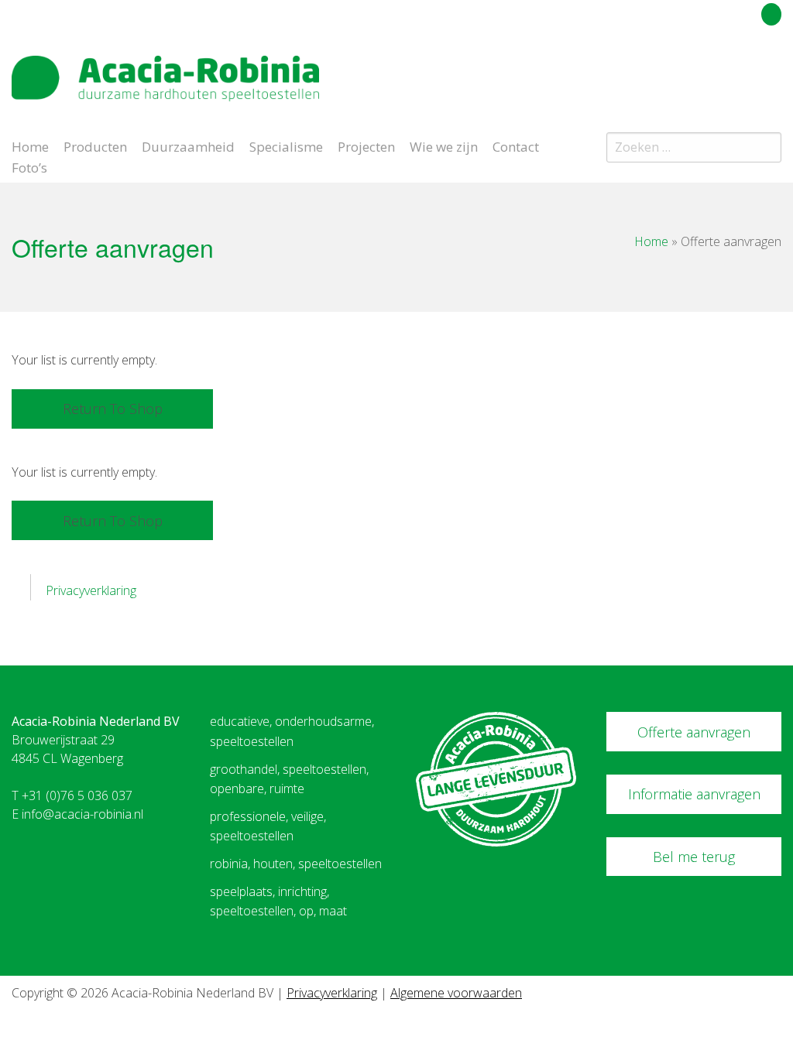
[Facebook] (745, 72)
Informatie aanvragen (694, 794)
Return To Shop (113, 408)
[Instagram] (772, 72)
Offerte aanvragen (693, 732)
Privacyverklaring (91, 590)
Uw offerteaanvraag (702, 11)
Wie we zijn (444, 145)
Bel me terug (694, 856)
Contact (516, 145)
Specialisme (286, 145)
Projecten (366, 145)
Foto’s (29, 166)
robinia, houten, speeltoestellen (296, 863)
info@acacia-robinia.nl (82, 814)
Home (30, 145)
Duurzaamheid (188, 145)
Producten (95, 145)
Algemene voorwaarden (456, 992)
